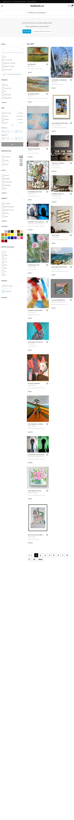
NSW (6, 255)
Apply (12, 144)
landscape (7, 156)
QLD (6, 265)
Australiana (8, 185)
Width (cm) (4, 128)
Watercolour (8, 94)
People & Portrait (9, 210)
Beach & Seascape (9, 206)
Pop (6, 188)
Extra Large (8, 113)
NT (5, 274)
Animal (6, 216)
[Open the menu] (2, 6)
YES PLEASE (26, 31)
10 (34, 559)
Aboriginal (7, 178)
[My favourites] (69, 6)
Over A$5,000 (8, 60)
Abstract (7, 175)
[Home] (37, 6)
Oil (5, 91)
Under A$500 (8, 69)
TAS (6, 261)
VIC (6, 252)
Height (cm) (4, 135)
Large (6, 116)
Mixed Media (8, 98)
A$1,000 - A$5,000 (10, 63)
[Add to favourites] (47, 64)
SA (5, 271)
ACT (6, 258)
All (5, 56)
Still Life (7, 213)
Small (6, 122)
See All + (4, 102)
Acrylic (6, 85)
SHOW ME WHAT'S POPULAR (42, 31)
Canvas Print (8, 88)
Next (41, 559)
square (6, 164)
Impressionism (8, 182)
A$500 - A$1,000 (9, 66)
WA (5, 268)
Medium (7, 119)
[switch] (4, 74)
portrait (7, 160)
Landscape (7, 203)
